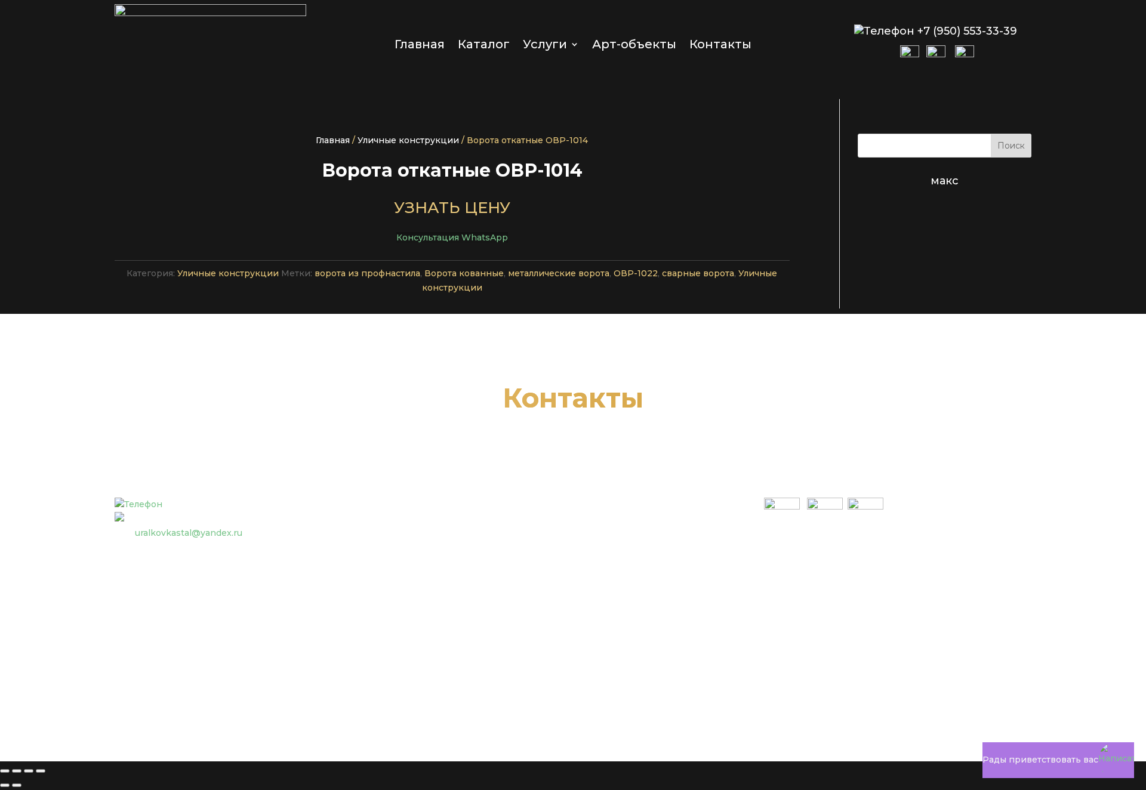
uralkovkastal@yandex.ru (188, 532)
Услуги (545, 45)
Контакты (720, 45)
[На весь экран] (16, 771)
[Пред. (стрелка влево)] (5, 785)
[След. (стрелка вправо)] (16, 785)
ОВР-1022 (636, 273)
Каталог (484, 45)
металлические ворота (558, 273)
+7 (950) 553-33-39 (967, 31)
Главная (420, 45)
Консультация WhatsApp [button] (452, 237)
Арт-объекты (634, 45)
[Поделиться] (28, 771)
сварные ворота (698, 273)
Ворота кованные (464, 273)
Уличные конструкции (408, 140)
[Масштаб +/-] (5, 771)
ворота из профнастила (367, 273)
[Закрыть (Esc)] (40, 771)
